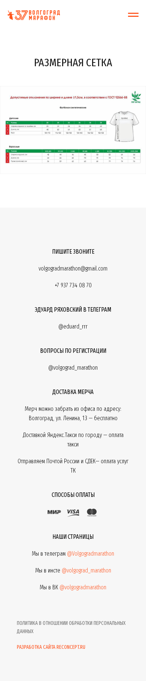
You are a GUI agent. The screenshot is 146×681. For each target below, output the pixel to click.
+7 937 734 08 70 (73, 285)
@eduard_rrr (73, 326)
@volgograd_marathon (86, 570)
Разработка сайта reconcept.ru (51, 647)
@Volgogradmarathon (90, 553)
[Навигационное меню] (133, 15)
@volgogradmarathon (83, 587)
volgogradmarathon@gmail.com (73, 268)
